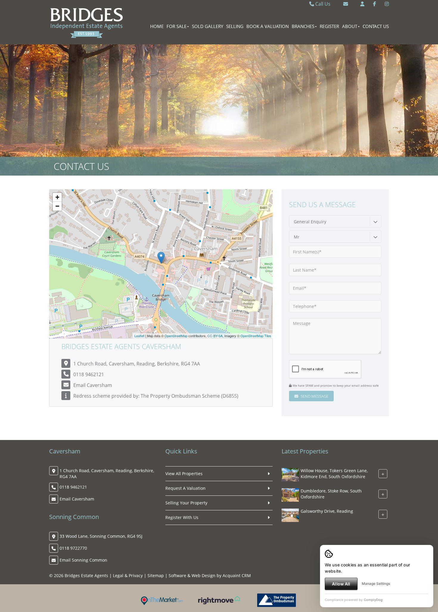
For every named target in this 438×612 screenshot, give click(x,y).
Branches (303, 26)
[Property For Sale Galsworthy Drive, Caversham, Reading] (290, 515)
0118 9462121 (88, 374)
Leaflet (139, 335)
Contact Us (376, 26)
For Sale (177, 26)
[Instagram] (387, 4)
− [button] (57, 206)
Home (157, 26)
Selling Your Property (186, 503)
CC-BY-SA (215, 335)
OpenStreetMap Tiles (255, 335)
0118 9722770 (73, 548)
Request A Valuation (185, 488)
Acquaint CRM (237, 575)
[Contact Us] (362, 4)
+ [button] (57, 197)
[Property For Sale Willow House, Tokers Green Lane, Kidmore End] (290, 474)
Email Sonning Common (83, 560)
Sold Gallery (207, 26)
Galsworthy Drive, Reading (327, 511)
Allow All (341, 583)
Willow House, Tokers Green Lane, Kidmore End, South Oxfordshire (334, 473)
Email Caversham (92, 385)
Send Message (314, 396)
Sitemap (155, 575)
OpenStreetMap (175, 335)
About (349, 26)
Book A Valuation (267, 26)
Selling (234, 26)
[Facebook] (374, 4)
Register (329, 26)
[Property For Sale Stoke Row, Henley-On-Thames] (290, 494)
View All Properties (184, 473)
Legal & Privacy (128, 575)
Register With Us (181, 517)
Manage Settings (376, 583)
